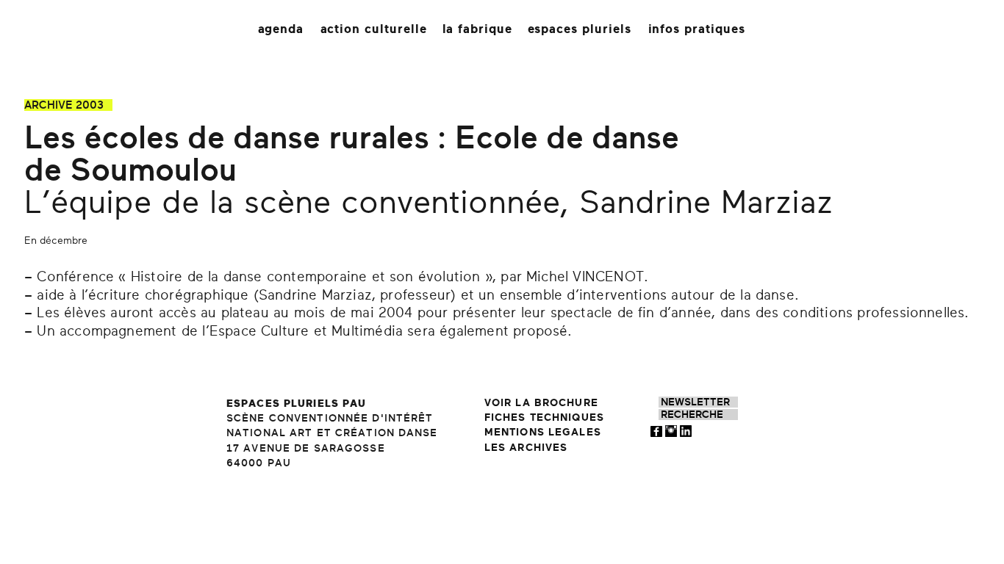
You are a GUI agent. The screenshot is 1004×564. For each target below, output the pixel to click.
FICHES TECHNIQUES (544, 417)
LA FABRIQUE (477, 29)
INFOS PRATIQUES (697, 29)
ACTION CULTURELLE (374, 29)
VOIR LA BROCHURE (541, 402)
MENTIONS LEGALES (542, 432)
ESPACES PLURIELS (580, 29)
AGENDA (281, 29)
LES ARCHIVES (525, 447)
